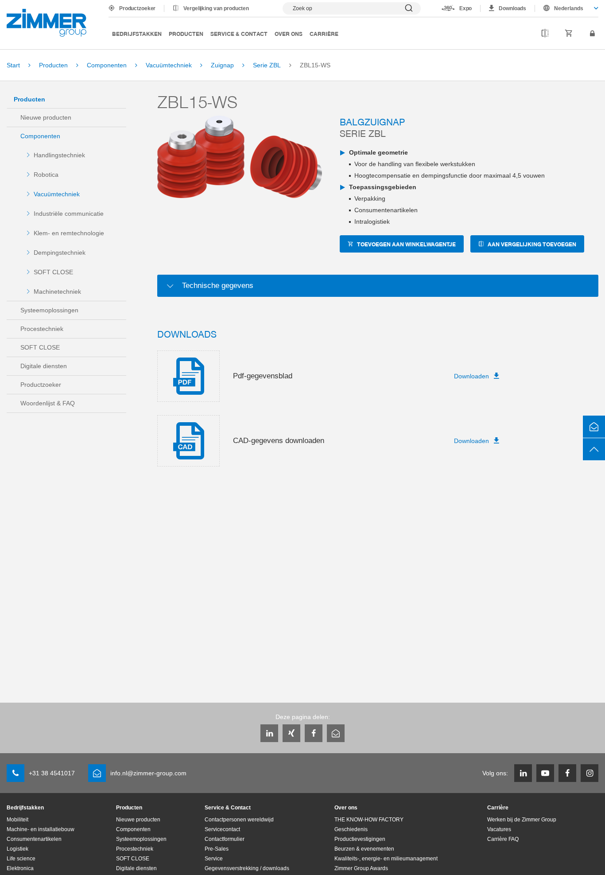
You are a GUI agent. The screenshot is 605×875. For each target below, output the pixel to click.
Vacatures (499, 829)
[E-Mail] (336, 733)
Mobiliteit (17, 820)
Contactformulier (224, 839)
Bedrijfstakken (137, 33)
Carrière (324, 33)
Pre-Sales (217, 849)
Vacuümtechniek (57, 194)
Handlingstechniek (59, 155)
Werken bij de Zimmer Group (521, 820)
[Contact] (594, 427)
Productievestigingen (359, 839)
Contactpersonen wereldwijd (239, 820)
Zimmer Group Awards (361, 868)
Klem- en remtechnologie (69, 233)
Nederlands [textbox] (568, 8)
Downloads (512, 8)
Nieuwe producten (45, 117)
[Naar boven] (594, 449)
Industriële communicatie (69, 213)
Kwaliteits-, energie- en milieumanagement (386, 859)
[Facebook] (313, 733)
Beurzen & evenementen (364, 849)
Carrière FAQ (503, 839)
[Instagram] (589, 773)
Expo (465, 8)
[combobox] (566, 8)
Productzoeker (137, 8)
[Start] (46, 23)
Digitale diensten (43, 365)
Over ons (288, 33)
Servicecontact (222, 829)
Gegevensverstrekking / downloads (247, 868)
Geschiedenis (351, 829)
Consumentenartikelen (34, 839)
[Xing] (291, 733)
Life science (21, 859)
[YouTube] (545, 773)
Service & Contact (239, 33)
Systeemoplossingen (49, 310)
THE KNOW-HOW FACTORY (368, 820)
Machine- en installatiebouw (40, 829)
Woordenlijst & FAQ (47, 403)
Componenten (40, 136)
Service (214, 859)
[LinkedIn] (269, 733)
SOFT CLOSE (53, 272)
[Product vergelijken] (545, 34)
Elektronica (20, 868)
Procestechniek (41, 328)
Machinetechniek (57, 291)
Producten (186, 33)
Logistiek (17, 849)
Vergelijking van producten (216, 8)
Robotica (46, 174)
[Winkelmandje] (568, 34)
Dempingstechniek (59, 252)
